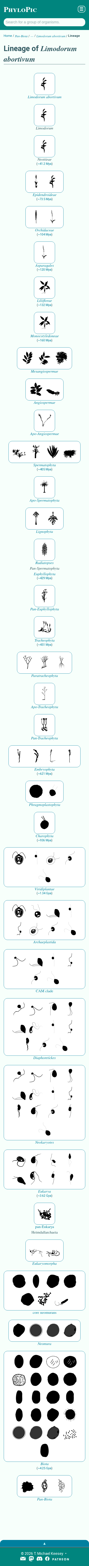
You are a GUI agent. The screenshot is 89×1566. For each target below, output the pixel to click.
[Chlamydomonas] (44, 876)
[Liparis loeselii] (36, 182)
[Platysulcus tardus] (53, 1009)
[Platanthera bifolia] (53, 217)
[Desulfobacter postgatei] (70, 1433)
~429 (44, 578)
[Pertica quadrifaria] (44, 550)
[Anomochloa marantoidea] (44, 288)
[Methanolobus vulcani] (27, 1299)
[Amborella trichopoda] (53, 390)
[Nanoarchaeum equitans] (19, 1331)
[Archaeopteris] (36, 519)
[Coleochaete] (53, 792)
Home (8, 36)
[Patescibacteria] (19, 1415)
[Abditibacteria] (36, 1380)
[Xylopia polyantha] (27, 358)
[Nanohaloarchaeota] (53, 1331)
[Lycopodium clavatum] (44, 627)
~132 (44, 305)
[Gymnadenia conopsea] (36, 217)
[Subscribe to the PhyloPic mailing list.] (23, 1559)
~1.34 (44, 893)
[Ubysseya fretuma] (19, 1009)
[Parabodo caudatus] (70, 1178)
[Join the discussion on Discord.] (39, 1559)
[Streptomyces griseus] (53, 1380)
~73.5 (44, 199)
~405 (44, 469)
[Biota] (53, 1362)
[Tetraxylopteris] (53, 519)
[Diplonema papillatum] (19, 1178)
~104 (44, 234)
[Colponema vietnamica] (27, 1045)
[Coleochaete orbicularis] (36, 792)
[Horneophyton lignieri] (44, 694)
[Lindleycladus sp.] (53, 452)
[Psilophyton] (44, 596)
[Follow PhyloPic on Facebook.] (47, 1559)
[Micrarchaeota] (36, 1331)
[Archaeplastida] (36, 911)
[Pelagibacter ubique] (70, 1397)
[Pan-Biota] (27, 1486)
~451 (44, 645)
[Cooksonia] (61, 663)
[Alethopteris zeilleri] (44, 487)
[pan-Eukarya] (44, 1214)
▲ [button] (44, 1543)
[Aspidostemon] (44, 358)
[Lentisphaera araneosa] (53, 1397)
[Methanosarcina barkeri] (53, 1282)
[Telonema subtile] (70, 1009)
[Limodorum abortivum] (44, 84)
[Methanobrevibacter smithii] (36, 1282)
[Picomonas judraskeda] (19, 929)
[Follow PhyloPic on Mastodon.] (31, 1559)
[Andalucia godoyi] (53, 1161)
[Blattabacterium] (19, 1362)
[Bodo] (70, 1161)
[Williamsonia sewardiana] (36, 452)
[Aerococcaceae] (36, 1362)
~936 (44, 840)
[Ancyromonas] (70, 1112)
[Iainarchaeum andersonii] (70, 1331)
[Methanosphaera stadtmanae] (19, 1282)
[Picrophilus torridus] (70, 1282)
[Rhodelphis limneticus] (53, 911)
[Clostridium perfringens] (36, 1397)
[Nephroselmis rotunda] (36, 858)
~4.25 (44, 1468)
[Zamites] (70, 452)
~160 (44, 340)
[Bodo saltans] (19, 1161)
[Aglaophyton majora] (44, 725)
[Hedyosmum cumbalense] (61, 358)
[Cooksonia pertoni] (27, 663)
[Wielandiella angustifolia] (19, 452)
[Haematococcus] (53, 858)
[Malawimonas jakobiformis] (36, 1112)
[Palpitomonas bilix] (19, 960)
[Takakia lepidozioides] (53, 756)
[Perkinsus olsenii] (36, 1027)
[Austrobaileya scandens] (36, 390)
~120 (44, 269)
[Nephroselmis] (70, 858)
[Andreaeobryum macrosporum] (36, 756)
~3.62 (44, 1196)
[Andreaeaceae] (19, 756)
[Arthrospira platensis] (19, 1397)
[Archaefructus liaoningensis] (44, 421)
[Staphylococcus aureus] (70, 1380)
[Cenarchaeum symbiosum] (44, 1299)
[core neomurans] (61, 1299)
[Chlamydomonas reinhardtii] (19, 858)
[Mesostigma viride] (44, 823)
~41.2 (44, 164)
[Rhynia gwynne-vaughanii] (44, 663)
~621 (44, 774)
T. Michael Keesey (48, 1553)
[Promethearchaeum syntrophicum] (36, 1250)
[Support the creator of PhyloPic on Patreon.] (60, 1559)
